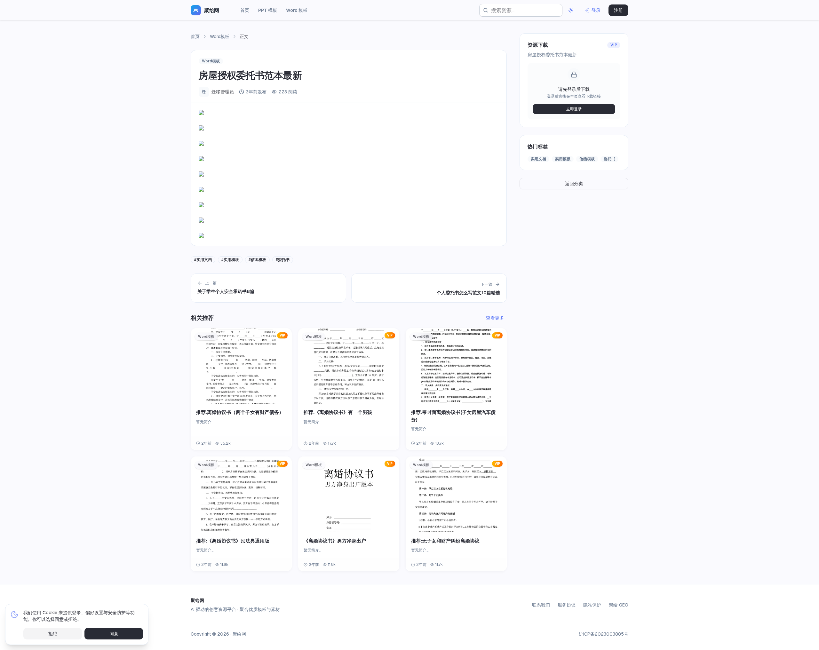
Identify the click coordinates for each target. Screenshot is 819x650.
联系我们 (541, 605)
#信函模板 (257, 259)
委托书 (609, 159)
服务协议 (567, 605)
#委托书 (283, 259)
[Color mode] (570, 10)
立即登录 (574, 109)
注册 (618, 10)
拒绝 (52, 634)
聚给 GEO (618, 605)
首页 (244, 10)
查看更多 (495, 318)
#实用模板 (230, 259)
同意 (113, 634)
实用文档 (538, 159)
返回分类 (574, 183)
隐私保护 (592, 605)
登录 (596, 10)
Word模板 (219, 36)
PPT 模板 (267, 10)
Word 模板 (296, 10)
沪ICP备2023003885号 (603, 634)
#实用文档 (203, 259)
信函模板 (587, 159)
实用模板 (562, 159)
